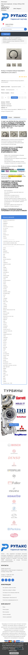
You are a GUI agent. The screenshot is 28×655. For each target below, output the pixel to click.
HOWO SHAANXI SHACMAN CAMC (10, 243)
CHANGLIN (5, 262)
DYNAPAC (5, 270)
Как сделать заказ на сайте (9, 587)
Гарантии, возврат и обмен (9, 590)
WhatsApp (3, 10)
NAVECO (5, 311)
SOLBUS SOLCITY (6, 329)
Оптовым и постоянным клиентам (11, 592)
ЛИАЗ (4, 373)
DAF (4, 265)
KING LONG (5, 301)
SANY (4, 321)
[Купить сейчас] (19, 97)
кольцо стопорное (5, 111)
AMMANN (5, 251)
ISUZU (4, 233)
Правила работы (7, 595)
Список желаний (6, 614)
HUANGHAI (5, 287)
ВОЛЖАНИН (5, 362)
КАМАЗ (4, 368)
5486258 (19, 109)
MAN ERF (5, 308)
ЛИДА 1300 (5, 375)
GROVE (4, 282)
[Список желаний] (23, 34)
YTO (4, 350)
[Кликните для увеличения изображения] (23, 134)
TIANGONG (5, 337)
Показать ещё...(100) (7, 383)
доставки (23, 158)
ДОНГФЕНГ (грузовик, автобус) (10, 365)
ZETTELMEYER (6, 353)
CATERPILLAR (6, 234)
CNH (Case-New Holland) (8, 226)
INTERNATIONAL (6, 293)
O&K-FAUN (5, 314)
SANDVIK (5, 319)
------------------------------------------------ (8, 239)
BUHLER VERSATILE (7, 259)
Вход (4, 607)
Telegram (19, 8)
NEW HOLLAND (6, 313)
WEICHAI (5, 225)
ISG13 (12, 111)
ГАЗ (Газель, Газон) (7, 363)
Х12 (22, 109)
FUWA (4, 278)
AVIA (4, 254)
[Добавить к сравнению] (25, 97)
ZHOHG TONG (6, 355)
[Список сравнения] (26, 34)
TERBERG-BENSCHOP (7, 334)
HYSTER (4, 288)
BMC (4, 256)
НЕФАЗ (4, 381)
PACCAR (4, 229)
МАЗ (4, 376)
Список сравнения (7, 617)
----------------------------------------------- (8, 246)
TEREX (4, 335)
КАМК (4, 370)
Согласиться (14, 653)
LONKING (5, 306)
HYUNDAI (5, 290)
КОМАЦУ (5, 371)
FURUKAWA (5, 277)
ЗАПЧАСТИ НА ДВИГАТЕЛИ (8, 220)
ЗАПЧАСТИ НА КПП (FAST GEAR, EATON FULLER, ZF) (13, 244)
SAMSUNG (5, 317)
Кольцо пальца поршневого (10, 109)
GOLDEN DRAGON (6, 280)
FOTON (4, 273)
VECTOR (4, 342)
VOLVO (4, 345)
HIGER (4, 283)
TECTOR (4, 231)
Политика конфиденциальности (10, 600)
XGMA (4, 348)
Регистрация (6, 609)
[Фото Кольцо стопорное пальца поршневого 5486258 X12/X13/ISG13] (5, 134)
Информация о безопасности (10, 597)
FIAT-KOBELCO (6, 272)
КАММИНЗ (5, 223)
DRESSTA (5, 269)
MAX (15, 8)
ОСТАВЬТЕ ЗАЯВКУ (15, 176)
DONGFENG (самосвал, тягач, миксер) (11, 241)
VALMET (5, 340)
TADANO (5, 332)
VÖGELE (4, 344)
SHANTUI (5, 322)
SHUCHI (4, 324)
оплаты (11, 159)
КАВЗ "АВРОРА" (6, 366)
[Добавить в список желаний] (22, 97)
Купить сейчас (14, 424)
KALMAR (5, 300)
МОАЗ (4, 379)
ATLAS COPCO (6, 252)
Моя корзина (6, 612)
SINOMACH (5, 326)
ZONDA (4, 357)
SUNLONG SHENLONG (7, 331)
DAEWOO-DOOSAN (7, 264)
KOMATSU (5, 221)
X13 (25, 109)
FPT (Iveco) (5, 228)
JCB (4, 296)
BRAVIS (4, 257)
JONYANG (5, 298)
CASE (4, 260)
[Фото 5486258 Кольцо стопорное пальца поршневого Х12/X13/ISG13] (14, 54)
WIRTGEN (5, 347)
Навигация (6, 34)
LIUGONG (5, 304)
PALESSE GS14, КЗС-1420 (8, 316)
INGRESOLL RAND (6, 291)
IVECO (4, 295)
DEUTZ (4, 236)
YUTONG (5, 352)
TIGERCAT (5, 339)
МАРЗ (4, 378)
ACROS (4, 247)
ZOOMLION (5, 358)
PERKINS (5, 238)
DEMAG (4, 267)
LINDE (4, 303)
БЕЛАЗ (4, 360)
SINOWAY (5, 327)
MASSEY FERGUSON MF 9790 (9, 309)
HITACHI (5, 285)
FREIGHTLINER (6, 275)
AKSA (4, 249)
